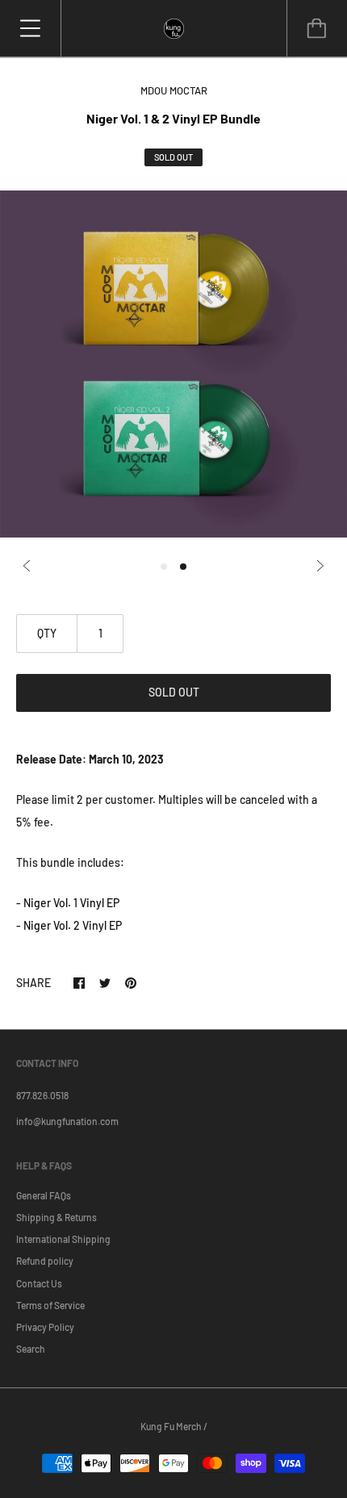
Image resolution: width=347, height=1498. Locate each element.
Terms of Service (50, 1305)
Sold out (173, 692)
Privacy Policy (45, 1327)
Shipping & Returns (56, 1217)
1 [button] (164, 566)
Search (30, 1348)
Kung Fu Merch (171, 1426)
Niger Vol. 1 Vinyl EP (71, 903)
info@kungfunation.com (67, 1121)
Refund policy (44, 1260)
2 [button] (183, 566)
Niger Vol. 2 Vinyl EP (72, 925)
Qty (46, 633)
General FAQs (43, 1195)
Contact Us (39, 1283)
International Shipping (63, 1239)
